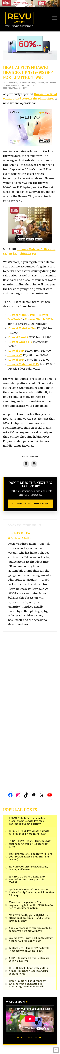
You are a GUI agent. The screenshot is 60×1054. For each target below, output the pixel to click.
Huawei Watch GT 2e (39, 319)
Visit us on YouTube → (30, 1037)
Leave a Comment (18, 88)
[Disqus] (30, 668)
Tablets (40, 83)
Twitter (27, 538)
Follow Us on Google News (30, 503)
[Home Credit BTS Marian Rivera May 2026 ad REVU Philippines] (30, 225)
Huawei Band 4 (17, 337)
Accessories (11, 83)
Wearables (50, 83)
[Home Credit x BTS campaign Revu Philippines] (30, 3)
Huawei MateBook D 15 (23, 364)
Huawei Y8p (15, 350)
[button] (54, 18)
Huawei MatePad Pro (21, 328)
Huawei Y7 (14, 355)
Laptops (23, 83)
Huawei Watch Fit (19, 341)
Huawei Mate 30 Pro (21, 314)
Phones (31, 83)
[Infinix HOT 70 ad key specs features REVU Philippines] (30, 127)
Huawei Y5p (15, 359)
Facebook (15, 538)
